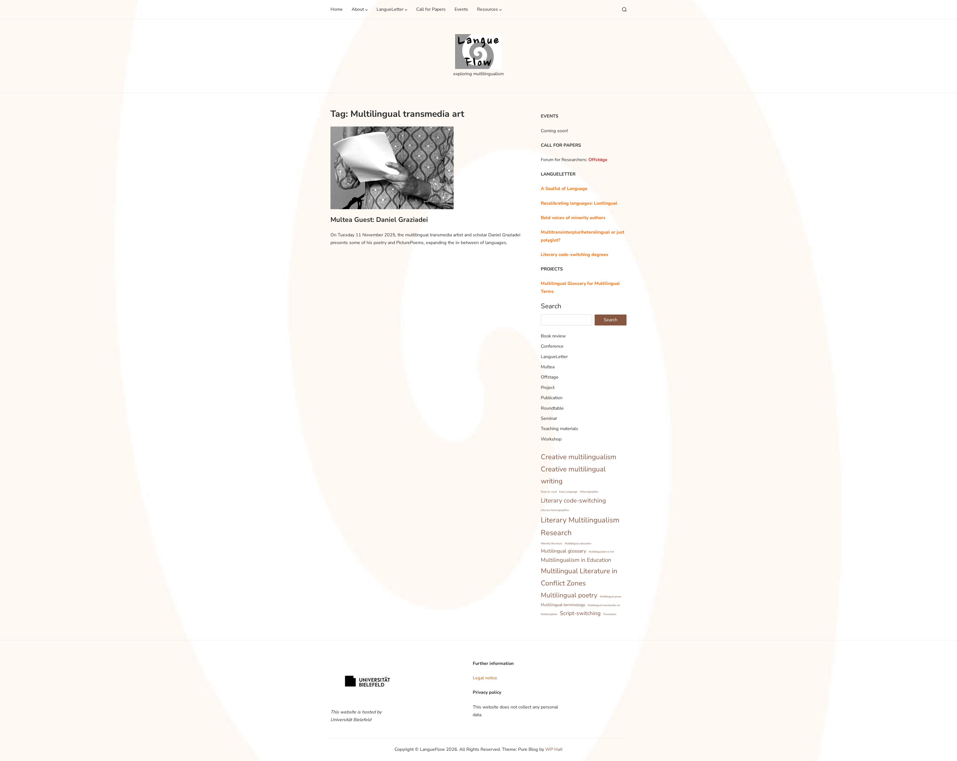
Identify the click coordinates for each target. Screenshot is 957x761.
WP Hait (553, 749)
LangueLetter (390, 9)
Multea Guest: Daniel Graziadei (379, 219)
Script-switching (580, 613)
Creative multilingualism (578, 457)
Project (548, 387)
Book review (553, 336)
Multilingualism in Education (576, 560)
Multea (548, 367)
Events (461, 9)
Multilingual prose (610, 596)
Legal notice (485, 678)
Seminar (549, 418)
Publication (551, 398)
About (358, 9)
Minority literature (551, 543)
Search (551, 306)
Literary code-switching (573, 500)
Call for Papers (431, 9)
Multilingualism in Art (601, 552)
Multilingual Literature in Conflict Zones (579, 577)
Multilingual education (578, 543)
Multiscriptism (549, 614)
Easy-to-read (549, 492)
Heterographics (589, 492)
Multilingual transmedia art (604, 605)
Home (336, 9)
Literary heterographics (555, 510)
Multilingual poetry (569, 595)
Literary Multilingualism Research (580, 526)
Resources (487, 9)
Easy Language (568, 492)
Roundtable (552, 408)
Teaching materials (559, 429)
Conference (552, 346)
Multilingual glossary (563, 551)
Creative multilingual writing (573, 475)
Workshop (551, 439)
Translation (609, 614)
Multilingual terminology (563, 605)
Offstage (549, 377)
